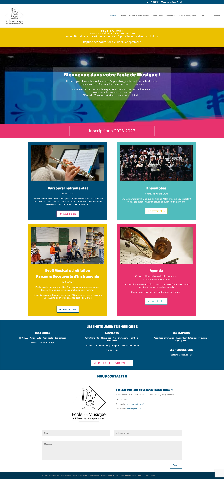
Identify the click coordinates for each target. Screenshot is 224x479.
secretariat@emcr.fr (135, 404)
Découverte (158, 16)
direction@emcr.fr (133, 408)
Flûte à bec (106, 338)
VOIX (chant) (112, 350)
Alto (39, 338)
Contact (216, 16)
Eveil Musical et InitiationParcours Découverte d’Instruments (67, 273)
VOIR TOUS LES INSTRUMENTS (112, 363)
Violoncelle (48, 338)
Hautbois (134, 338)
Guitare (43, 342)
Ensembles (171, 16)
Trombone (104, 345)
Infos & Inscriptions (187, 16)
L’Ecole (123, 16)
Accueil (113, 16)
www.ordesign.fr (107, 475)
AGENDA (205, 16)
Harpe (51, 342)
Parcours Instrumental (139, 16)
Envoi (176, 465)
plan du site (86, 475)
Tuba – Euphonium (130, 345)
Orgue (178, 340)
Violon (32, 338)
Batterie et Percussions (181, 355)
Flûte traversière (120, 338)
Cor (95, 345)
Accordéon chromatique (164, 338)
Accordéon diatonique (187, 338)
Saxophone (112, 340)
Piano (185, 340)
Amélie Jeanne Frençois (134, 475)
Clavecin (203, 338)
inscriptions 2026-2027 (112, 131)
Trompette (115, 345)
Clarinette (95, 338)
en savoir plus (67, 213)
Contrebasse (60, 338)
